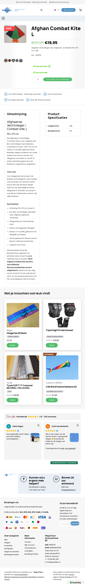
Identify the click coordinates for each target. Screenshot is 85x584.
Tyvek (9, 391)
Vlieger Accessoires (13, 336)
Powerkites (8, 546)
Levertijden (29, 551)
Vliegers (7, 543)
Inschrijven (75, 523)
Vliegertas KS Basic (17, 333)
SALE (6, 540)
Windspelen (8, 548)
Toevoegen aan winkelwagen (57, 79)
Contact (28, 542)
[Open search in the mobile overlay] (41, 10)
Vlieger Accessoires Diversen (55, 336)
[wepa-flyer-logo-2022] (7, 10)
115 (71, 131)
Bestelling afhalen (31, 554)
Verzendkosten (30, 548)
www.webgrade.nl (21, 574)
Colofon (40, 577)
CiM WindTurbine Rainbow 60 (61, 386)
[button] (56, 10)
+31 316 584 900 (53, 559)
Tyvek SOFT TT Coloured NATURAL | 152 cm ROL (19, 386)
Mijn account (30, 545)
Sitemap (7, 577)
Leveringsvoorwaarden (19, 577)
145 (71, 126)
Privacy (7, 579)
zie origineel (70, 448)
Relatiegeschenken (11, 554)
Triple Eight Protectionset (59, 330)
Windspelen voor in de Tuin (54, 391)
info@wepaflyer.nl (53, 562)
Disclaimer (33, 577)
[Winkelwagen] (80, 10)
